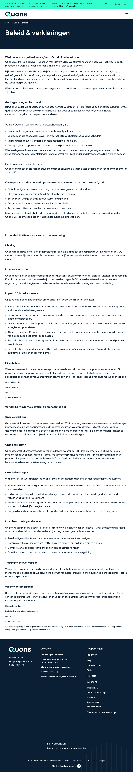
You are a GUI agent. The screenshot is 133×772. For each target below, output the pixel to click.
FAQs (89, 670)
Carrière (91, 697)
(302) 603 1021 (17, 664)
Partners (91, 675)
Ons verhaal (92, 688)
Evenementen (93, 702)
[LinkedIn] (79, 766)
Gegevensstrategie (50, 671)
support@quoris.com (21, 661)
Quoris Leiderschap (96, 692)
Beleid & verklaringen (96, 760)
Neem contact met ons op (101, 712)
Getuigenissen (94, 665)
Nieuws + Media (94, 706)
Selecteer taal (120, 4)
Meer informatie (67, 6)
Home (8, 23)
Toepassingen (95, 648)
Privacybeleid (55, 760)
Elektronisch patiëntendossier (55, 667)
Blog (89, 660)
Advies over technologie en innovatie (58, 676)
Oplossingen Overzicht (52, 654)
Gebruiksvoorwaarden (74, 760)
